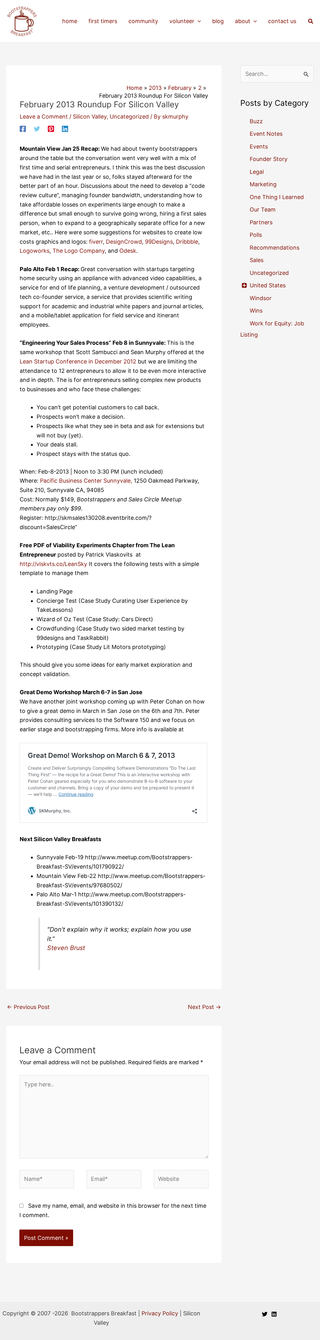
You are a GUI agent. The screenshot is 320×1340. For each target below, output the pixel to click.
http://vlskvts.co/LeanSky (53, 564)
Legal (257, 171)
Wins (256, 310)
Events (259, 146)
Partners (261, 222)
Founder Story (269, 159)
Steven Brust (66, 948)
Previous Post (28, 1007)
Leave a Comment (44, 116)
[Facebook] (23, 128)
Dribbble (187, 241)
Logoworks (34, 250)
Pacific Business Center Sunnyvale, (86, 480)
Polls (256, 234)
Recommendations (274, 247)
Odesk (127, 250)
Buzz (256, 121)
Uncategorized (129, 116)
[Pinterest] (51, 128)
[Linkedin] (65, 128)
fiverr (95, 241)
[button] (197, 21)
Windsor (261, 298)
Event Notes (266, 133)
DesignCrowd (124, 241)
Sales (256, 260)
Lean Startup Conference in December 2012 (78, 361)
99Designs (159, 241)
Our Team (263, 209)
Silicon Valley (90, 116)
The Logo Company (78, 250)
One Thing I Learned (277, 197)
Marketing (263, 184)
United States (268, 285)
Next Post (204, 1007)
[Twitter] (37, 128)
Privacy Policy (160, 1313)
